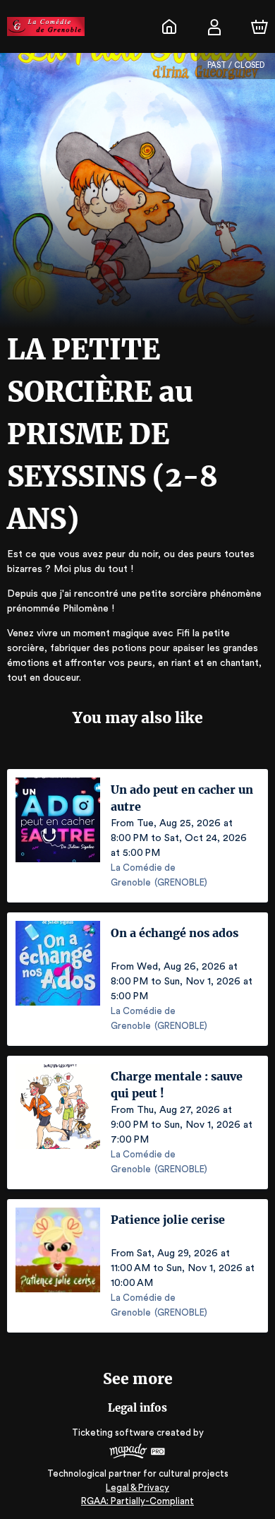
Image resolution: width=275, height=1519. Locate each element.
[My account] (214, 27)
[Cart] (259, 27)
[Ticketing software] (137, 1453)
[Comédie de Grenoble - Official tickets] (169, 27)
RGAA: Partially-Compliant (137, 1501)
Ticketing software (113, 1432)
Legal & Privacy (137, 1487)
